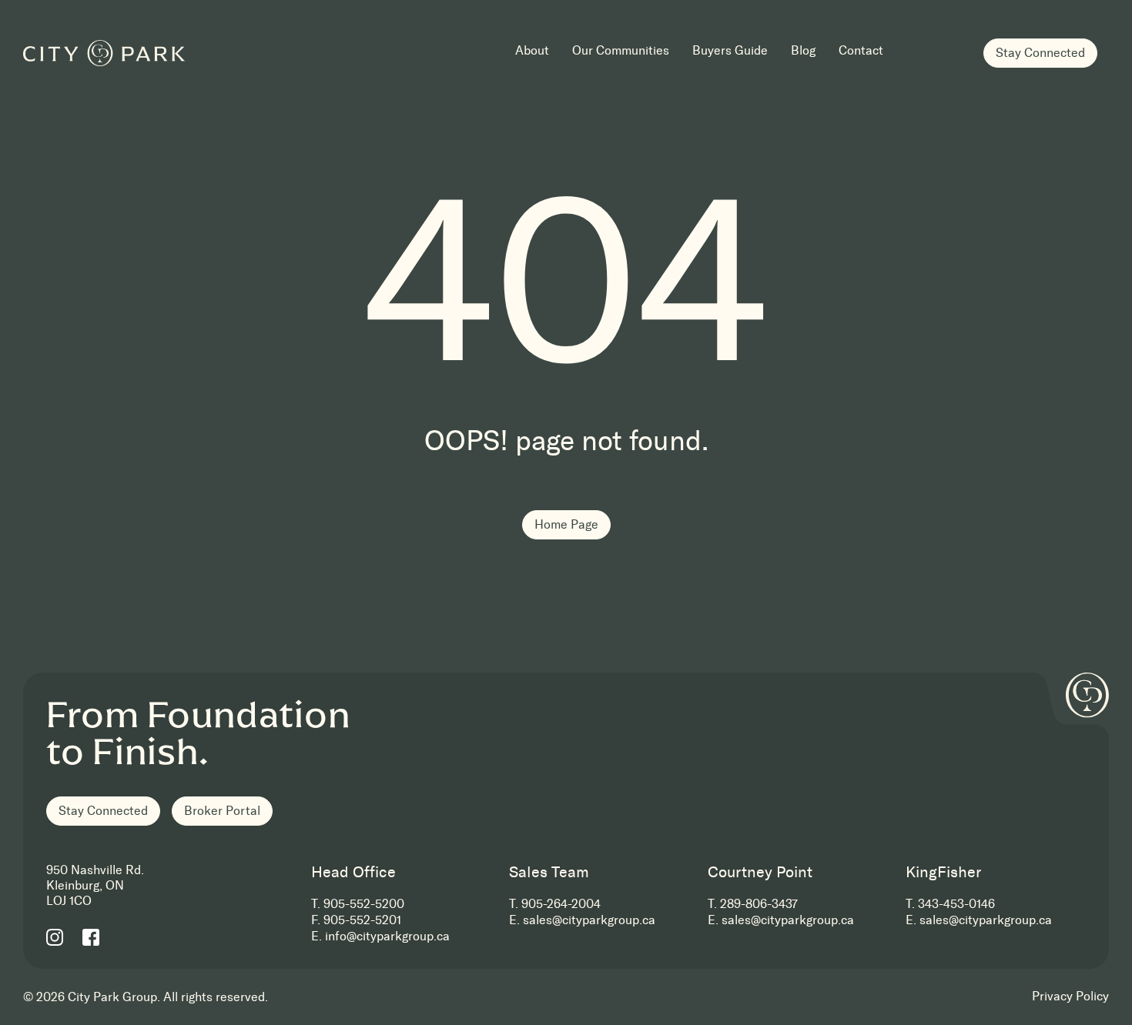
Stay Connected (1040, 52)
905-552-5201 (362, 920)
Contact (861, 51)
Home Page (566, 524)
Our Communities (620, 51)
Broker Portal (222, 810)
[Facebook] (90, 936)
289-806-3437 (759, 903)
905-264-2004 (561, 903)
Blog (803, 51)
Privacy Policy (1070, 996)
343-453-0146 (956, 903)
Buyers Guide (730, 51)
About (532, 51)
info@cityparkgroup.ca (387, 936)
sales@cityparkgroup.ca (589, 920)
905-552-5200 (363, 903)
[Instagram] (54, 936)
